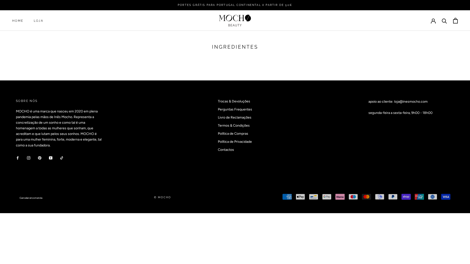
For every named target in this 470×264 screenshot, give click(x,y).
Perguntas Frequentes (235, 109)
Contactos (226, 150)
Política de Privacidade (235, 142)
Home (18, 20)
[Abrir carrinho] (455, 20)
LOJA (39, 20)
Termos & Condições (234, 125)
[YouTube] (50, 158)
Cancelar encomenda (31, 197)
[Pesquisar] (444, 20)
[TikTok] (61, 158)
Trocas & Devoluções (234, 101)
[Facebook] (17, 158)
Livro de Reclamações (234, 117)
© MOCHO (162, 197)
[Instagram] (28, 158)
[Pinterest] (39, 158)
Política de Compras (233, 134)
